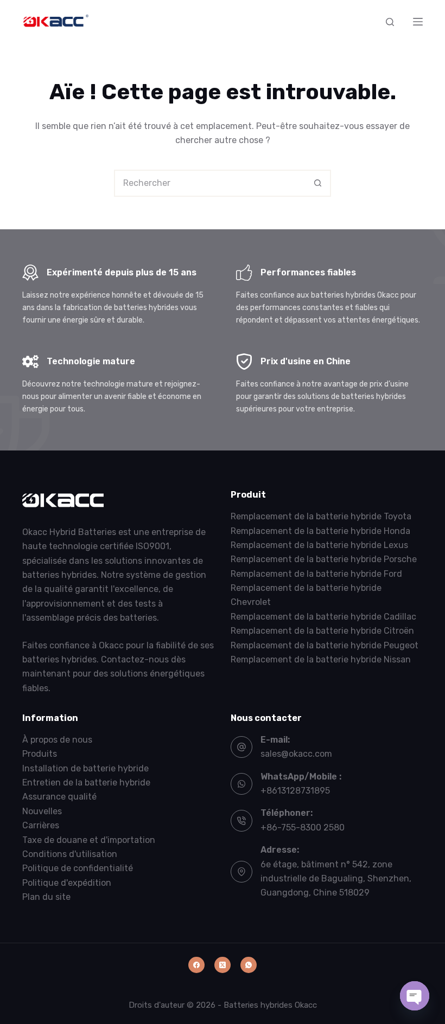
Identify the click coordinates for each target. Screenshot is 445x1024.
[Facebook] (196, 965)
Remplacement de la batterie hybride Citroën (322, 631)
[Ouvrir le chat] (414, 995)
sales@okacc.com (296, 754)
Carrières (40, 825)
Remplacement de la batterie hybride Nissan (321, 659)
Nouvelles (42, 811)
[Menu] (418, 22)
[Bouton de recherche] (317, 183)
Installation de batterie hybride (85, 768)
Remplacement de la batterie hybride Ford (316, 574)
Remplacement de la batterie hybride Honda (320, 531)
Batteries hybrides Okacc (270, 1005)
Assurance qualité (59, 796)
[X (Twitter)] (222, 965)
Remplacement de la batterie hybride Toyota (321, 516)
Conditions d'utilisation (69, 854)
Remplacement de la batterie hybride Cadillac (323, 616)
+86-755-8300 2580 (302, 827)
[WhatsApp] (248, 965)
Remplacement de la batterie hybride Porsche (324, 559)
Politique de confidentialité (77, 868)
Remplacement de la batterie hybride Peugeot (324, 645)
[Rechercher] (390, 22)
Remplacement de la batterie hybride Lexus (319, 545)
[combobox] (210, 183)
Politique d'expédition (66, 883)
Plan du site (46, 897)
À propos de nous (57, 740)
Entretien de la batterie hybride (86, 782)
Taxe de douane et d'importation (88, 840)
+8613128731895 (295, 790)
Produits (39, 754)
